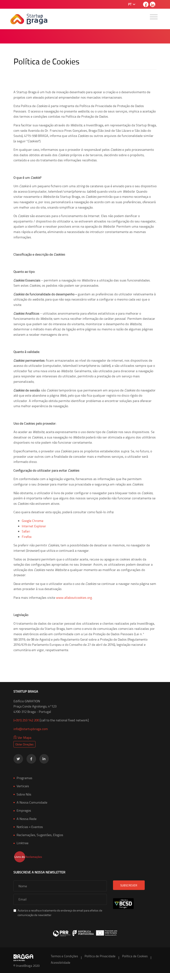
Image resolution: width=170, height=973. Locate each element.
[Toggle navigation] (154, 17)
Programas (24, 778)
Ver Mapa (24, 737)
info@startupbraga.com (30, 729)
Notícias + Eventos (30, 827)
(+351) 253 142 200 (26, 720)
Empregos (24, 810)
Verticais (23, 786)
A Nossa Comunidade (32, 802)
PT (130, 4)
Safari (26, 531)
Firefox (27, 536)
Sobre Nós (24, 794)
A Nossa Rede (26, 818)
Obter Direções (24, 744)
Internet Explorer (34, 526)
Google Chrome (32, 520)
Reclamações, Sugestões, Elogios (40, 835)
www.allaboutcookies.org (74, 597)
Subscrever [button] (128, 885)
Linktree (22, 843)
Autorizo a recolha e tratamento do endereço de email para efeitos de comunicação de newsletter (60, 912)
